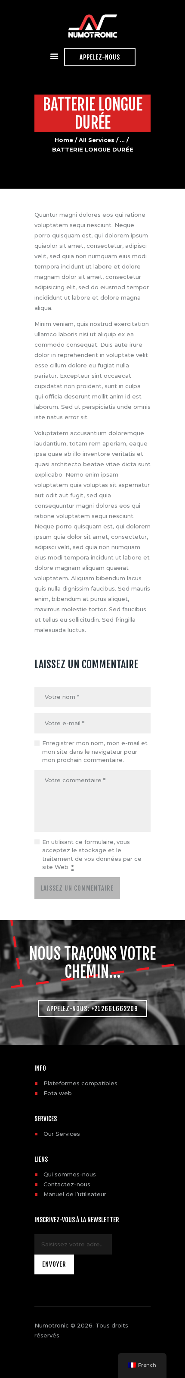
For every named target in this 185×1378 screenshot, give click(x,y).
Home (64, 139)
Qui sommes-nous (69, 1174)
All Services (96, 139)
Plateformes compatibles (80, 1083)
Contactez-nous (66, 1184)
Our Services (61, 1133)
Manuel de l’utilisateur (74, 1194)
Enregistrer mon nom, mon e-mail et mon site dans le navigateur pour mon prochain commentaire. (95, 751)
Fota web (57, 1093)
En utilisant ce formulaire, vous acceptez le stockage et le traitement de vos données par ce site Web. (92, 854)
